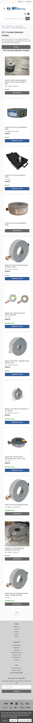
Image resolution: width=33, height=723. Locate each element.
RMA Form (20, 1)
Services (16, 629)
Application (16, 647)
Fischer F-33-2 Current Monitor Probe (16, 504)
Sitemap (16, 636)
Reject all (13, 720)
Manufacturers (16, 657)
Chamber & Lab (16, 655)
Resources (16, 627)
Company (16, 631)
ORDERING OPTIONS (17, 140)
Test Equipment (16, 645)
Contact (16, 634)
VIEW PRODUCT (17, 92)
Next (16, 612)
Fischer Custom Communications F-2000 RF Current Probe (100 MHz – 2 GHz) (16, 82)
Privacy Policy (13, 717)
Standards (16, 650)
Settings (4, 720)
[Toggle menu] (4, 8)
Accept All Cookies (24, 720)
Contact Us (28, 1)
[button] (16, 47)
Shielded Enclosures (16, 652)
